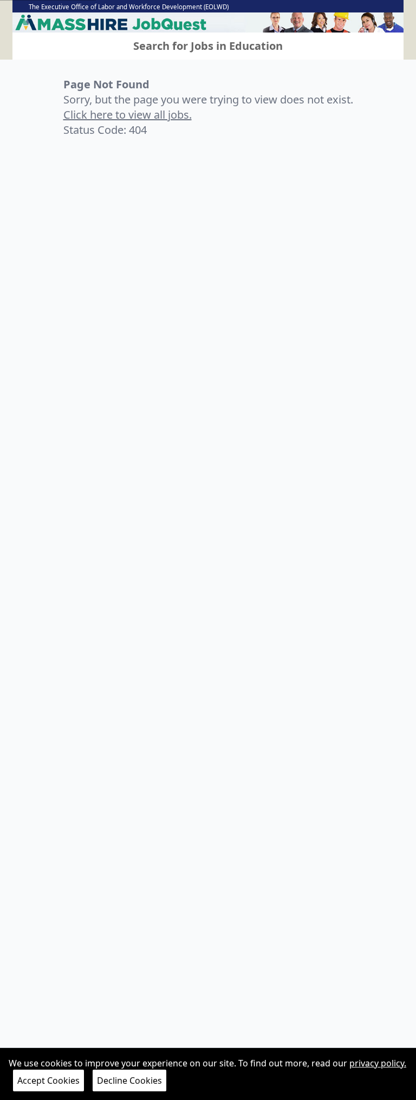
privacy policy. (377, 1063)
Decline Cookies (129, 1080)
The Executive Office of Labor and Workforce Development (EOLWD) (129, 7)
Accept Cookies (48, 1080)
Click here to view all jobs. (127, 114)
